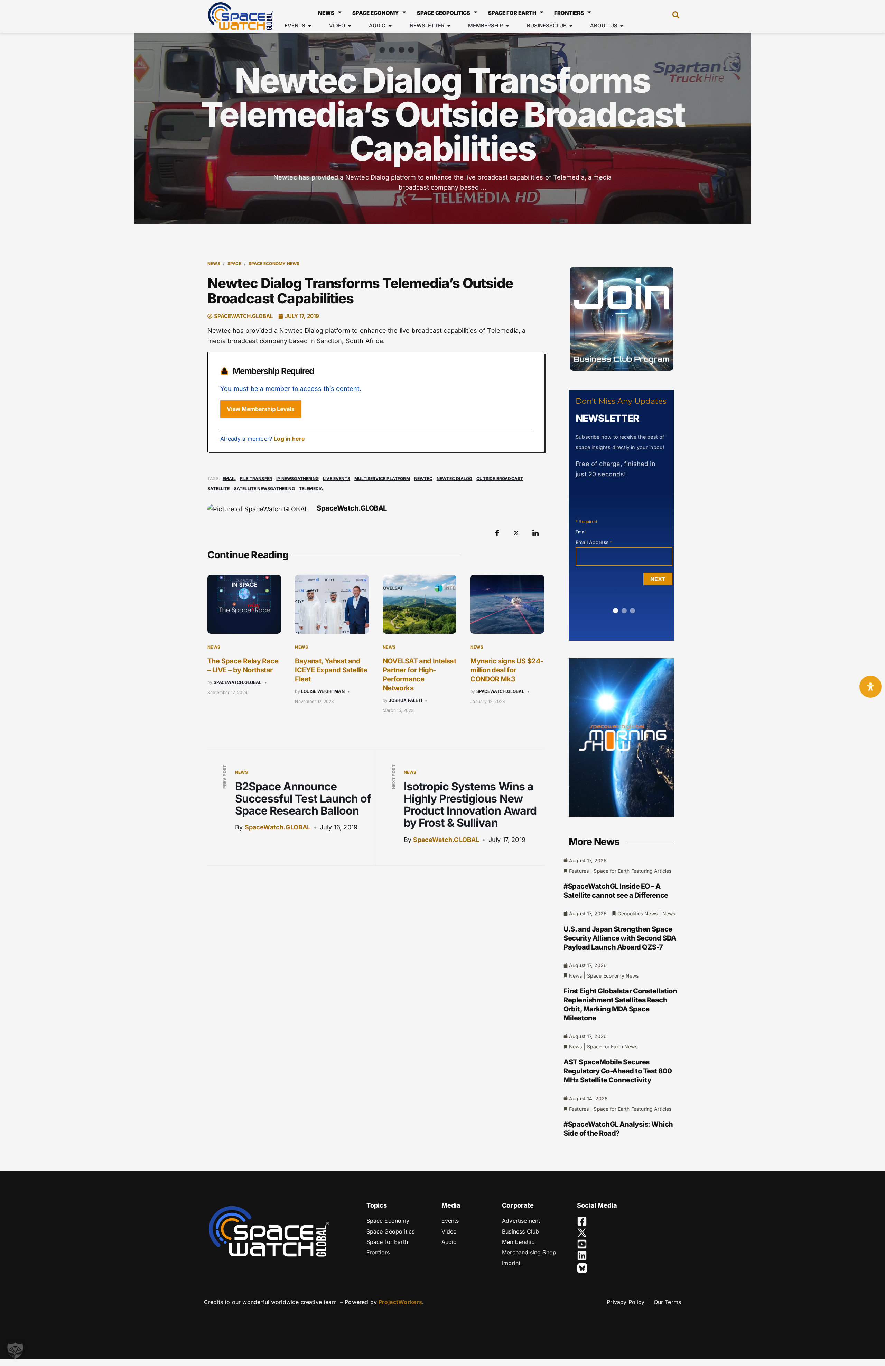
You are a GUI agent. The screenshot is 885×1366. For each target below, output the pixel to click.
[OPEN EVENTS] (309, 26)
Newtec (423, 478)
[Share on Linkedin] (535, 533)
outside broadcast (499, 478)
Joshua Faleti (405, 700)
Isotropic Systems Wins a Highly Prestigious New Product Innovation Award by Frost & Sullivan (470, 805)
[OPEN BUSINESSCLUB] (571, 26)
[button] (672, 16)
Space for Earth (512, 13)
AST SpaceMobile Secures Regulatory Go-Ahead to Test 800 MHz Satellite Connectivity (617, 1071)
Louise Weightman (323, 691)
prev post (224, 777)
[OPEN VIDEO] (349, 26)
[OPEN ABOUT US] (621, 26)
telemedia (311, 488)
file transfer (256, 478)
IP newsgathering (297, 478)
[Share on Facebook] (497, 533)
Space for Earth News (612, 1046)
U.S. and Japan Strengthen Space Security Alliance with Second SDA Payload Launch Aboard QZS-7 (619, 938)
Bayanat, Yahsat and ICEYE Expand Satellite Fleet (331, 670)
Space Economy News (274, 263)
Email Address (594, 542)
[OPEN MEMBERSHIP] (507, 26)
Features (579, 871)
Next (657, 579)
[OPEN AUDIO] (390, 26)
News (326, 13)
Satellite (218, 488)
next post (393, 776)
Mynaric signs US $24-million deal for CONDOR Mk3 (506, 670)
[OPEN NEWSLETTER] (448, 26)
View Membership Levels (261, 408)
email (229, 478)
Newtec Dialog (454, 478)
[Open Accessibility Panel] (870, 687)
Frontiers (569, 13)
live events (336, 478)
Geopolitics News (637, 913)
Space (234, 263)
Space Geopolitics (443, 13)
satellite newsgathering (264, 488)
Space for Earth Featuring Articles (632, 871)
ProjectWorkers (400, 1302)
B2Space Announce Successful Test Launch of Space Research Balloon (303, 798)
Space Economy (375, 13)
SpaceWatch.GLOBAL (238, 682)
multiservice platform (382, 478)
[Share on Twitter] (516, 533)
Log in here (289, 438)
